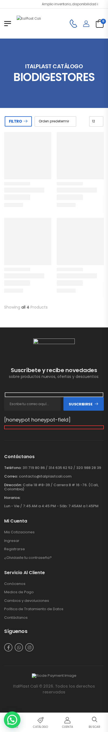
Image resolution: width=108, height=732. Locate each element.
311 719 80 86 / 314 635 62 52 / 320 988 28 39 (61, 467)
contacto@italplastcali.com (45, 476)
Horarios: (12, 498)
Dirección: (13, 485)
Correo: (11, 476)
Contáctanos (16, 617)
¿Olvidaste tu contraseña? (28, 558)
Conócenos (14, 584)
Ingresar (11, 541)
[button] (12, 719)
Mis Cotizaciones (19, 532)
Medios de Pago (19, 592)
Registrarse (14, 549)
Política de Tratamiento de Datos (33, 609)
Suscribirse (80, 404)
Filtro (15, 121)
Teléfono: (13, 467)
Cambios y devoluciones (26, 601)
